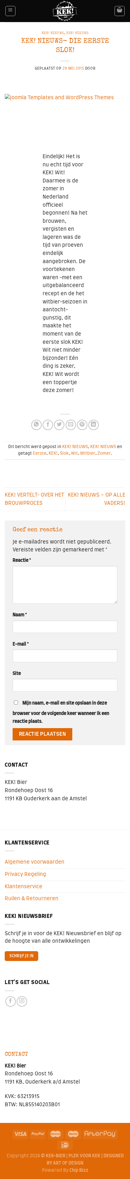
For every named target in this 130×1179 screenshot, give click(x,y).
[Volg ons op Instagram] (22, 1001)
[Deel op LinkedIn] (93, 425)
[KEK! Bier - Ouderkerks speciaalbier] (65, 11)
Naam (20, 615)
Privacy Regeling (25, 874)
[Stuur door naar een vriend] (71, 425)
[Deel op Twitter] (59, 425)
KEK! (53, 453)
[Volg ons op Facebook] (10, 1001)
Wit (74, 453)
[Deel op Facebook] (48, 425)
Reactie (22, 560)
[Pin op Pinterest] (82, 425)
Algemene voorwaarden (34, 862)
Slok (64, 453)
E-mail (21, 644)
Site (17, 673)
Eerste (39, 453)
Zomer (104, 453)
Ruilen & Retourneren (31, 898)
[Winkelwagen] (120, 11)
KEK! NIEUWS (53, 33)
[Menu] (10, 11)
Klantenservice (23, 886)
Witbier (87, 453)
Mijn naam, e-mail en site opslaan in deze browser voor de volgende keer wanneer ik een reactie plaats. (61, 712)
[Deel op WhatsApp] (36, 425)
